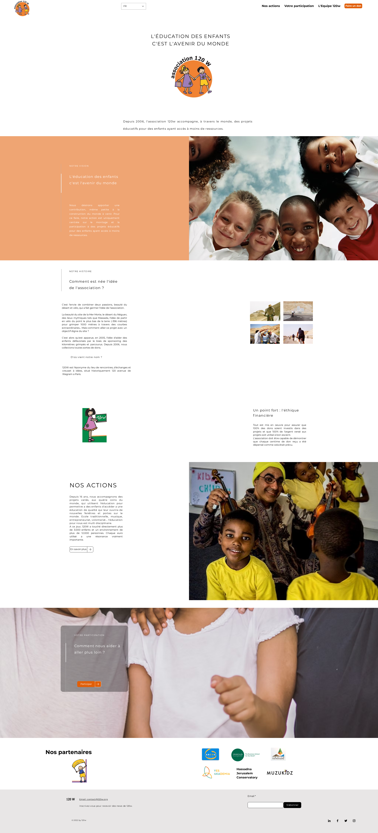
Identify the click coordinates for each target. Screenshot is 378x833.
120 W (70, 799)
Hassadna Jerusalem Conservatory (247, 773)
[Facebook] (337, 821)
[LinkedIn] (329, 821)
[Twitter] (346, 821)
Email (251, 796)
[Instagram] (354, 821)
